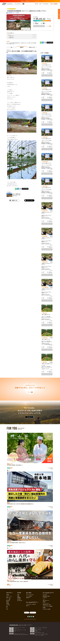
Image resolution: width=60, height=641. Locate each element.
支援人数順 (19, 599)
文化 (7, 607)
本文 (11, 47)
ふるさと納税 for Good (44, 627)
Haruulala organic (16, 634)
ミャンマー (40, 633)
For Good (40, 627)
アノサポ (18, 628)
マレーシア (46, 634)
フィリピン (39, 634)
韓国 (41, 635)
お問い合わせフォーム (46, 600)
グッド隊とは (45, 597)
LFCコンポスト (19, 627)
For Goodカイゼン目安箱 (46, 609)
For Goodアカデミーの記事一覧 (31, 604)
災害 (7, 609)
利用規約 (44, 601)
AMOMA (15, 633)
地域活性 (7, 603)
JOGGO (17, 633)
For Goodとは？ (46, 3)
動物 (7, 606)
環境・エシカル (8, 597)
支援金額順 (19, 597)
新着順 (18, 596)
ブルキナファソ (43, 634)
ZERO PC (15, 628)
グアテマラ (43, 633)
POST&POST (15, 627)
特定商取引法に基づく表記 (47, 604)
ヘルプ (44, 599)
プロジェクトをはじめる (29, 594)
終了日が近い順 (19, 600)
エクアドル (46, 633)
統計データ (27, 605)
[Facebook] (32, 616)
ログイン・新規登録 (54, 3)
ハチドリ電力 (23, 627)
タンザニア (36, 634)
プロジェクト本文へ (30, 200)
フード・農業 (8, 599)
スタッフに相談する (29, 596)
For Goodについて (30, 416)
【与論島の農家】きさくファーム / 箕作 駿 (13, 12)
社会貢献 (7, 594)
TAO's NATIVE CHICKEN (25, 634)
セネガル (36, 635)
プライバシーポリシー (46, 603)
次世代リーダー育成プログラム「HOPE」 (39, 632)
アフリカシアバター (22, 633)
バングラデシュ (36, 633)
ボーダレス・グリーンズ (37, 628)
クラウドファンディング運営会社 (48, 606)
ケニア (38, 635)
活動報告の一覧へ (14, 200)
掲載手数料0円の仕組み (46, 596)
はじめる (36, 3)
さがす (40, 3)
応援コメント (31, 47)
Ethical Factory (20, 634)
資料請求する (28, 597)
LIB (19, 633)
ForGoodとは (45, 594)
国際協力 (7, 601)
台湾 (43, 635)
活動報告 (21, 47)
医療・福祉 (8, 600)
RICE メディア (36, 627)
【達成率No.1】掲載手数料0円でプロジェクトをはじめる (29, 1)
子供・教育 (8, 604)
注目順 (18, 594)
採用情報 (44, 607)
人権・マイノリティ (9, 596)
